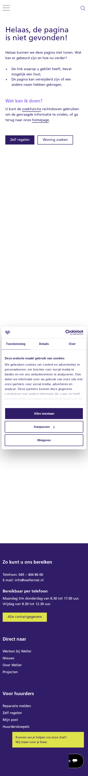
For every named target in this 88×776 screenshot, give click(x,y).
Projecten (10, 672)
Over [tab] (72, 343)
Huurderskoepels (16, 727)
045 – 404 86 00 (31, 575)
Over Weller (12, 665)
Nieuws (8, 658)
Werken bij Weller (17, 651)
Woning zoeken (55, 140)
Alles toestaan (44, 413)
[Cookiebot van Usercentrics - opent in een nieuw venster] (65, 332)
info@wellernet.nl (29, 580)
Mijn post (10, 720)
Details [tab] (44, 343)
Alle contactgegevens (25, 617)
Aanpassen (42, 426)
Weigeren (44, 440)
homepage (40, 120)
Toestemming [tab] (15, 343)
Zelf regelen (19, 140)
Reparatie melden (17, 706)
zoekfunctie (31, 109)
